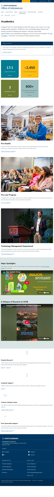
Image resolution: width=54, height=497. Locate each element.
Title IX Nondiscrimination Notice (34, 472)
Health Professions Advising (7, 151)
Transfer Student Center (6, 410)
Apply (2, 12)
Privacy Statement (31, 469)
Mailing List (34, 1)
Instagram (6, 452)
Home (2, 15)
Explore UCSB (22, 12)
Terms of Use (34, 480)
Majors (15, 12)
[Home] (11, 8)
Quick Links (42, 1)
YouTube (32, 455)
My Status (26, 1)
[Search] (49, 1)
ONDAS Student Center (6, 431)
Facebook (32, 452)
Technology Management (7, 254)
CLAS (2, 388)
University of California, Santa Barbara (9, 1)
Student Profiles (6, 52)
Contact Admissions (31, 466)
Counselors (4, 472)
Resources (40, 12)
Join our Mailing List (31, 464)
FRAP (2, 367)
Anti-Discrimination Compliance (7, 482)
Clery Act (29, 475)
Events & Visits (9, 12)
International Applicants (7, 469)
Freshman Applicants (7, 464)
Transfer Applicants (6, 466)
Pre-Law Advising (5, 202)
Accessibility (40, 480)
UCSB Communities (31, 12)
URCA (7, 367)
